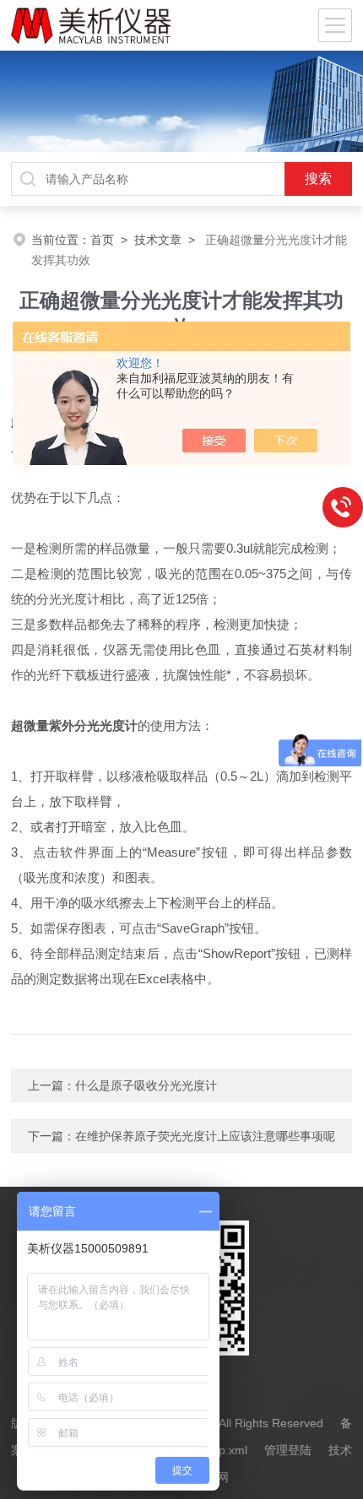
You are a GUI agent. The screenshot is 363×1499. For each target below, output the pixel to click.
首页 (102, 239)
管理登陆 (288, 1450)
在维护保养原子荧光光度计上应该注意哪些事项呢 (205, 1136)
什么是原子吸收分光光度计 (146, 1085)
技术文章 (158, 239)
